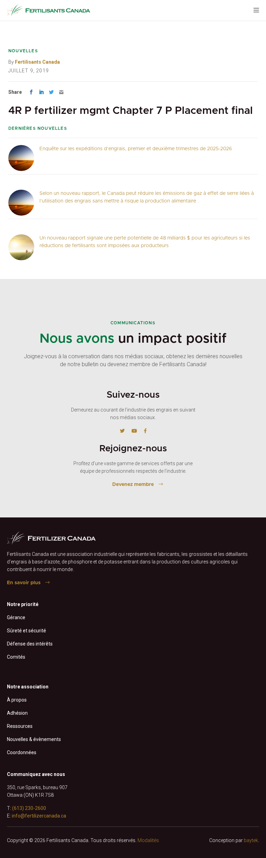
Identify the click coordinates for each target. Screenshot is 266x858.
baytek (251, 840)
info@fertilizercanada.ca (39, 816)
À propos (17, 700)
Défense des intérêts (30, 644)
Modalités (148, 840)
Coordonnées (21, 752)
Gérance (16, 617)
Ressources (20, 726)
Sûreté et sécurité (26, 630)
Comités (16, 657)
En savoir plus (24, 582)
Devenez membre (133, 484)
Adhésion (17, 713)
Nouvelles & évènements (34, 739)
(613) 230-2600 (29, 808)
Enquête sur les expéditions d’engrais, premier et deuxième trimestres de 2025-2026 (135, 148)
